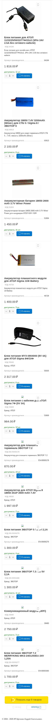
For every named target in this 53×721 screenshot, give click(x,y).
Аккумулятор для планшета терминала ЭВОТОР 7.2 (21, 446)
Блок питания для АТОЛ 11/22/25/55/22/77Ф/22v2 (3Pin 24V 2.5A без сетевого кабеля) (24, 40)
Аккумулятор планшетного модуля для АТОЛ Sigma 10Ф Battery (25, 279)
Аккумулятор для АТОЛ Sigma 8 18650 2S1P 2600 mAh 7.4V (23, 491)
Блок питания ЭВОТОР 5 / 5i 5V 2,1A (26, 529)
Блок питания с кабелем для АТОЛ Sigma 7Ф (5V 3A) (25, 402)
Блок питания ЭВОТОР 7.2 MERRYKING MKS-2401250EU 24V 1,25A (24, 656)
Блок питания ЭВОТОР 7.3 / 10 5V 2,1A (24, 573)
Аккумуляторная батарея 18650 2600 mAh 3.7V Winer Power (26, 202)
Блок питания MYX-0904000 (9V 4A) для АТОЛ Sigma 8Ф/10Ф (25, 357)
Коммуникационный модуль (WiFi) (25, 611)
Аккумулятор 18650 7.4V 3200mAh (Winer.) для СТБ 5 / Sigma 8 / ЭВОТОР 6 (24, 123)
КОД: (7, 47)
